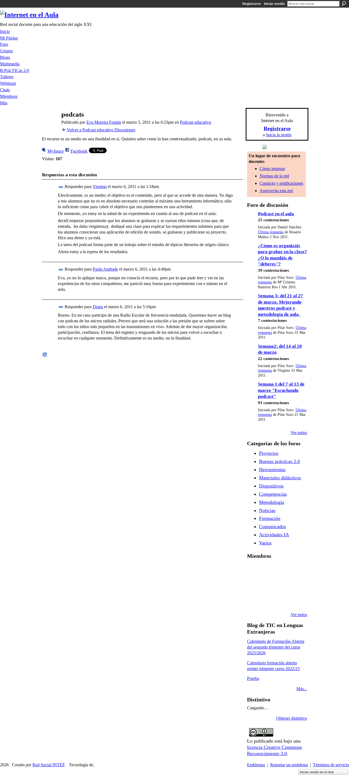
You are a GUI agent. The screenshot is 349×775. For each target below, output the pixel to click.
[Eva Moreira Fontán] (49, 125)
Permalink (61, 187)
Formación (269, 518)
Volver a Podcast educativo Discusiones (101, 130)
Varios (265, 543)
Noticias (267, 510)
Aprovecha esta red (276, 190)
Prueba (253, 678)
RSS (45, 354)
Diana (98, 306)
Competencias (273, 494)
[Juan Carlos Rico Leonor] (281, 585)
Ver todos (299, 432)
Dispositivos (271, 486)
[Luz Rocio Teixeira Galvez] (253, 600)
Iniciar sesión (274, 4)
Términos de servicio (331, 764)
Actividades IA (274, 534)
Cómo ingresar (272, 168)
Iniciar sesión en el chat (317, 772)
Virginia (100, 186)
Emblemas (256, 764)
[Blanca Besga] (295, 585)
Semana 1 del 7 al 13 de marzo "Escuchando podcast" (281, 390)
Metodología (271, 502)
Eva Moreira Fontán (103, 122)
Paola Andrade (105, 269)
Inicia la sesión (278, 134)
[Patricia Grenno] (295, 600)
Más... (301, 688)
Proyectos (268, 453)
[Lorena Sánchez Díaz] (267, 585)
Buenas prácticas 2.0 (279, 461)
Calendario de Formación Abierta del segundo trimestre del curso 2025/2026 (275, 647)
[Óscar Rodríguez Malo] (295, 570)
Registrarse (251, 4)
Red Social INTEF (48, 764)
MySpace (55, 151)
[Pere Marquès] (267, 600)
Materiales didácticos (280, 477)
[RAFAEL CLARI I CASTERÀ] (281, 570)
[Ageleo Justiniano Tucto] (267, 570)
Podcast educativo (195, 122)
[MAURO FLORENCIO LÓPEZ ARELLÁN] (253, 570)
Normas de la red (274, 176)
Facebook (79, 151)
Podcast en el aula (276, 213)
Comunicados (272, 526)
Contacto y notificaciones (281, 183)
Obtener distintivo (291, 718)
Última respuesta (271, 232)
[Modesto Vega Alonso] (253, 585)
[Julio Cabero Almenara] (281, 600)
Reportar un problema (289, 764)
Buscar (344, 3)
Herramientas (272, 469)
